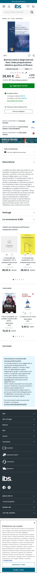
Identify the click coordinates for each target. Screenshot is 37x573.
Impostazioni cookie (18, 565)
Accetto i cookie (18, 570)
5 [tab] (21, 279)
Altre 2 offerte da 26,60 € (19, 80)
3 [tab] (17, 279)
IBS (10, 80)
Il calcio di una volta (28, 317)
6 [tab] (23, 279)
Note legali (6, 346)
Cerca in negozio (18, 111)
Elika (27, 69)
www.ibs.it (8, 380)
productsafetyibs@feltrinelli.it (15, 404)
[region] (18, 546)
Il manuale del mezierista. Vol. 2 (9, 259)
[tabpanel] (18, 37)
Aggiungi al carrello (20, 86)
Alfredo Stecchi (12, 69)
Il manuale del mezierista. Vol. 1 (27, 259)
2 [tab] (15, 279)
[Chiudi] (34, 523)
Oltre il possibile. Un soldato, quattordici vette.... (9, 319)
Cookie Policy (8, 560)
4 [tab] (19, 279)
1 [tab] (18, 50)
